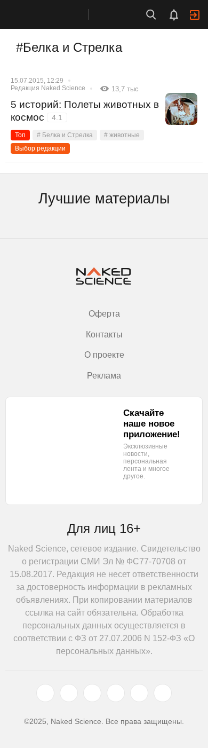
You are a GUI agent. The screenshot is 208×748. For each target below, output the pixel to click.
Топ (20, 135)
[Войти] (194, 15)
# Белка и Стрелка (65, 135)
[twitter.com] (45, 693)
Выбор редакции (40, 148)
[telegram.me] (139, 693)
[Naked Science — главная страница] (55, 14)
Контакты (104, 334)
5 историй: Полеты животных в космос (85, 111)
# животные (122, 135)
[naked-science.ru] (163, 693)
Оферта (104, 313)
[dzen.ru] (116, 693)
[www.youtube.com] (92, 693)
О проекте (104, 354)
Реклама (104, 375)
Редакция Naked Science (48, 88)
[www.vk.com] (69, 693)
